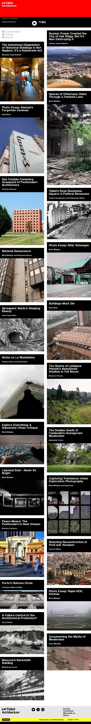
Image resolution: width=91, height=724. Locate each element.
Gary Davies (7, 622)
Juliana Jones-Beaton (58, 43)
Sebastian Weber (77, 198)
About (66, 715)
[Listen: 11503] (78, 719)
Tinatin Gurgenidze (57, 198)
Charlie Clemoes (9, 189)
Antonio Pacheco (9, 528)
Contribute (68, 711)
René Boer (6, 114)
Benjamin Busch (25, 255)
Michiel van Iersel (9, 667)
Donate (66, 709)
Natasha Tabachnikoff (11, 55)
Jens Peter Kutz (9, 315)
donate (6, 719)
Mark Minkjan (54, 101)
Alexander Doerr (56, 440)
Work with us (69, 713)
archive (9, 34)
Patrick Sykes (55, 549)
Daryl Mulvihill (55, 644)
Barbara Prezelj (56, 376)
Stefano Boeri (8, 362)
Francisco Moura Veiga (12, 587)
